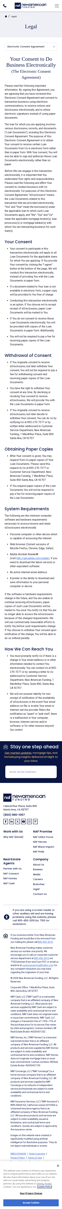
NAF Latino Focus (43, 837)
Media (36, 874)
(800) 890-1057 (14, 815)
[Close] (58, 1165)
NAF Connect (11, 873)
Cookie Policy (45, 1186)
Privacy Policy (18, 1157)
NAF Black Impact (43, 846)
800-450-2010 (26, 920)
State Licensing (37, 1153)
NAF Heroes (40, 841)
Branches (38, 884)
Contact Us (40, 894)
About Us (38, 864)
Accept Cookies (31, 1202)
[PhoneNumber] (5, 5)
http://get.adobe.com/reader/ (33, 558)
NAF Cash (9, 883)
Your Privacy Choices (31, 1193)
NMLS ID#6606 (18, 1153)
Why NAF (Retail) (13, 837)
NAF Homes (10, 878)
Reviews (38, 869)
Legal (14, 16)
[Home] (30, 5)
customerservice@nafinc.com (38, 965)
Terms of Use (35, 1157)
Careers (38, 879)
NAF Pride (38, 851)
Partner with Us (12, 868)
